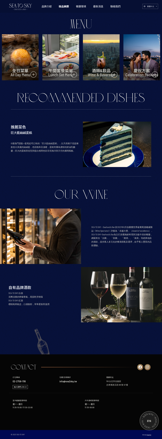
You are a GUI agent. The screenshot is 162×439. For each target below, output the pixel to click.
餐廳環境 (81, 6)
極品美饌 (64, 6)
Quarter (149, 435)
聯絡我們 (115, 6)
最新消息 (98, 6)
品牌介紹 (47, 6)
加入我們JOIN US (20, 387)
